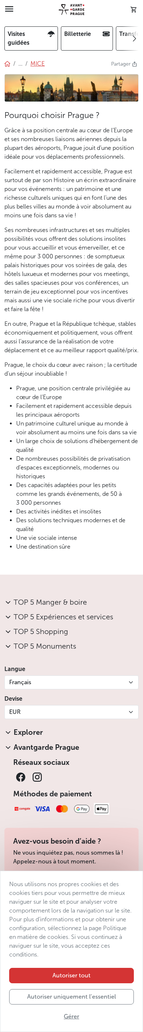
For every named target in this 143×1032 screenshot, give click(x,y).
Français (20, 682)
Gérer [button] (71, 1016)
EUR (15, 711)
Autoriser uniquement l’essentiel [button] (71, 996)
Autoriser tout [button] (71, 975)
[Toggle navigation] (9, 9)
